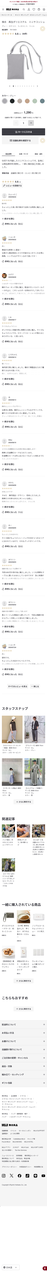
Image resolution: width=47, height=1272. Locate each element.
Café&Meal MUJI (19, 1204)
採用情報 (19, 1221)
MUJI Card (25, 1212)
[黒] (12, 101)
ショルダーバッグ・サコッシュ (19, 1182)
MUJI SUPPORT (39, 1196)
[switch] (42, 28)
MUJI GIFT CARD (37, 1212)
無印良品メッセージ (31, 1221)
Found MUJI (6, 1207)
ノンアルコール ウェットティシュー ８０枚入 (38, 928)
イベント (13, 1196)
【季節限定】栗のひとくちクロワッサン (8, 964)
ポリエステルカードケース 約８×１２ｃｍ (8, 928)
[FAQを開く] (39, 8)
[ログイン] (29, 8)
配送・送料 (38, 154)
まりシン (11, 559)
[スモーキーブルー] (42, 101)
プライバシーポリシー (9, 1232)
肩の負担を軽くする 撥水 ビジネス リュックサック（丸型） (38, 1058)
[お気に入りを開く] (34, 8)
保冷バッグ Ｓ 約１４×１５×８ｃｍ (8, 1057)
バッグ (4, 1182)
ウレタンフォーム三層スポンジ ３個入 (38, 964)
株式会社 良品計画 (23, 1224)
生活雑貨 (14, 1161)
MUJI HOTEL (28, 1207)
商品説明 (9, 154)
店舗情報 (5, 1196)
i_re (9, 317)
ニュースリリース (8, 1221)
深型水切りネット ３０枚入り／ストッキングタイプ (23, 965)
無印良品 (5, 1161)
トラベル (23, 1161)
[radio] (5, 101)
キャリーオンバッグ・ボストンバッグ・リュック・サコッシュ (17, 1168)
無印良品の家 (6, 1204)
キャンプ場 (31, 1204)
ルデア (11, 274)
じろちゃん (12, 354)
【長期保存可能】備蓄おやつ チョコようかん (23, 1057)
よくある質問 (14, 1199)
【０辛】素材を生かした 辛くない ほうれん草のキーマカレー (23, 931)
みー (10, 525)
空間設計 (5, 1199)
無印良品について (8, 1224)
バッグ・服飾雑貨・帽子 (19, 1179)
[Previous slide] (10, 86)
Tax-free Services (21, 1215)
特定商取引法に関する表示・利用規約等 (15, 1226)
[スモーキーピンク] (27, 101)
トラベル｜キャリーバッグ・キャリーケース (17, 1164)
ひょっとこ (12, 194)
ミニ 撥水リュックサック (8, 1020)
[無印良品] (10, 1190)
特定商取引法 (38, 1232)
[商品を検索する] (24, 8)
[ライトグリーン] (35, 101)
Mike (10, 440)
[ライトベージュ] (20, 101)
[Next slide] (37, 86)
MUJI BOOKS (17, 1207)
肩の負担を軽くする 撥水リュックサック (23, 1022)
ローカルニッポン (25, 1196)
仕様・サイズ (23, 154)
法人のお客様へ (7, 1215)
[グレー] (5, 101)
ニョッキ (11, 237)
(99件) (24, 33)
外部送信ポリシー (25, 1232)
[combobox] (10, 1267)
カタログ (16, 1212)
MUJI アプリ (6, 1212)
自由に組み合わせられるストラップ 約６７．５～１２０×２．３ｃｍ (38, 1024)
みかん (11, 482)
